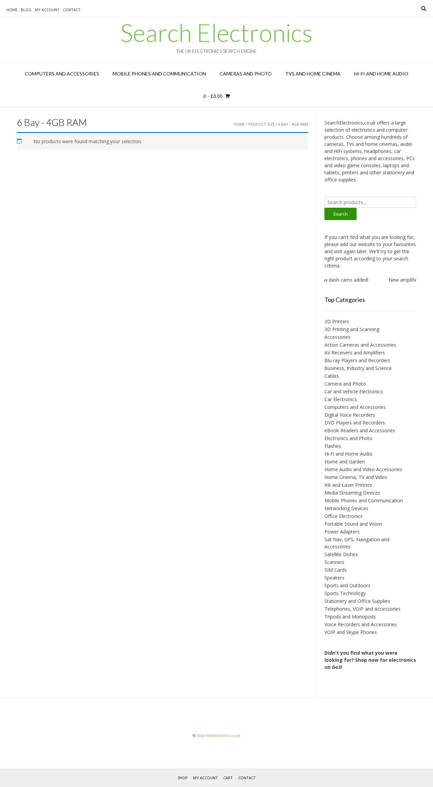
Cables (331, 376)
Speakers (334, 577)
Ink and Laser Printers (348, 485)
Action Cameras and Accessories (360, 345)
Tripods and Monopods (350, 616)
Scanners (334, 562)
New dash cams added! (337, 280)
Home (12, 9)
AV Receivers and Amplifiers (354, 352)
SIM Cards (335, 570)
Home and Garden (344, 461)
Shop (183, 777)
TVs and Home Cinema (313, 73)
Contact (72, 9)
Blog (26, 9)
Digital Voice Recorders (349, 415)
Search (340, 214)
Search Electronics (216, 32)
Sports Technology (345, 593)
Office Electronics (343, 516)
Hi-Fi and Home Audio (381, 73)
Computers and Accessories (62, 73)
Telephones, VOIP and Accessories (362, 609)
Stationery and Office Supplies (357, 601)
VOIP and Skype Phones (350, 632)
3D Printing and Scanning (351, 329)
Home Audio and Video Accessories (363, 469)
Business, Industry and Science (358, 368)
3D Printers (336, 321)
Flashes (332, 446)
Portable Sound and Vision (353, 524)
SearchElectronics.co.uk (218, 735)
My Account (47, 9)
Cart (228, 777)
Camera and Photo (345, 383)
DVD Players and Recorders (354, 422)
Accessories (337, 337)
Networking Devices (346, 508)
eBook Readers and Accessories (359, 430)
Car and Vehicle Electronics (353, 391)
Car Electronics (340, 399)
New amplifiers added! (408, 280)
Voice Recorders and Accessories (360, 624)
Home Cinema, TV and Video (355, 477)
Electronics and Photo (348, 438)
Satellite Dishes (341, 554)
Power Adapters (342, 531)
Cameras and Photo (246, 73)
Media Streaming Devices (352, 492)
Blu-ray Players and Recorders (357, 360)
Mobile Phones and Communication (159, 73)
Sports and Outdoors (347, 585)
